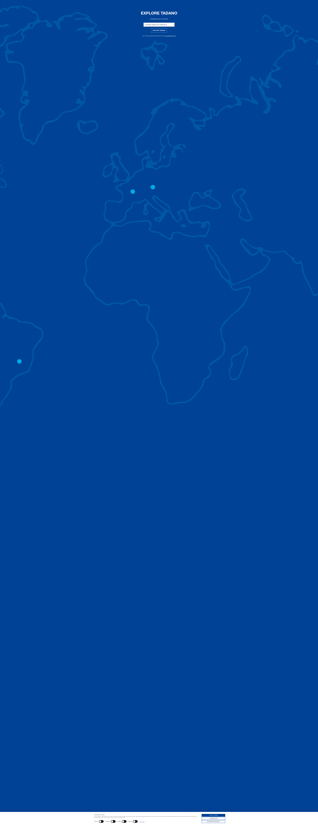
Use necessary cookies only (213, 821)
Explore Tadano (159, 30)
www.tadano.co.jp (170, 36)
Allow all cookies (213, 815)
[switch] (113, 821)
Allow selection (213, 818)
